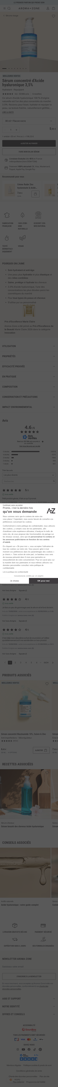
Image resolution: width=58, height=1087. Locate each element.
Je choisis (14, 581)
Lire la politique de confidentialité (15, 572)
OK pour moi (43, 581)
